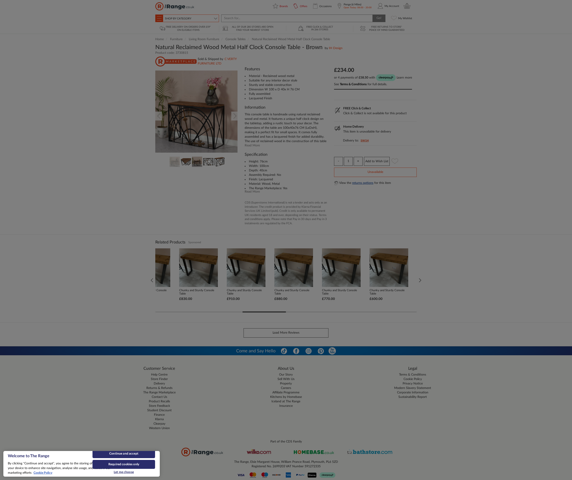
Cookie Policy (43, 472)
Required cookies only (123, 464)
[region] (81, 464)
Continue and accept (123, 453)
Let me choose (124, 472)
